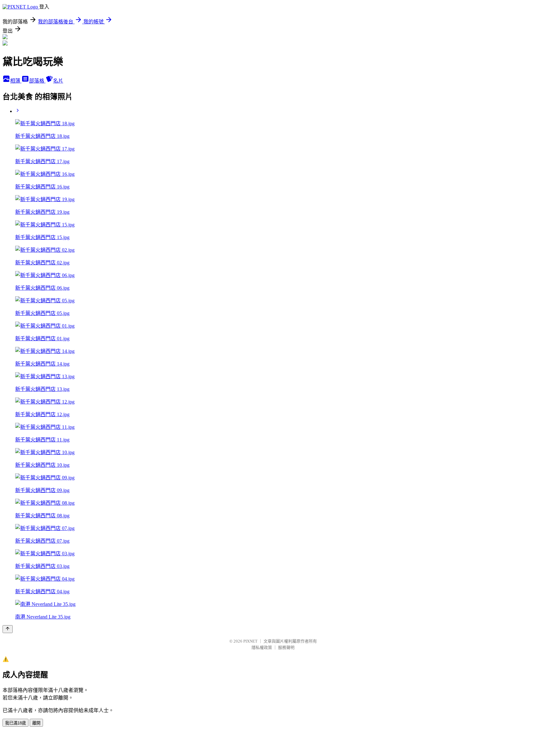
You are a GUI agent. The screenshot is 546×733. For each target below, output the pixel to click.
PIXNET (250, 641)
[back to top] (8, 629)
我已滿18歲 (15, 723)
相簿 (15, 80)
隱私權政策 (262, 647)
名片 (58, 80)
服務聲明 (286, 647)
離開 (36, 723)
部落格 (37, 80)
